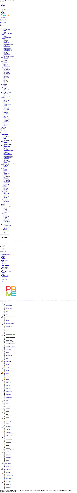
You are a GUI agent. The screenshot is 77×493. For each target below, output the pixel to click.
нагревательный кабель (7, 119)
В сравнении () (2, 130)
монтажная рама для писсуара (8, 49)
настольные (5, 59)
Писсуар (3, 97)
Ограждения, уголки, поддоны (6, 92)
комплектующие (6, 86)
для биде (5, 55)
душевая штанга (6, 71)
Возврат (3, 6)
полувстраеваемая (6, 210)
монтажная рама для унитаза (8, 44)
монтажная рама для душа (8, 50)
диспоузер (5, 194)
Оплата (3, 4)
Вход (1, 22)
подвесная (5, 209)
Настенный (5, 198)
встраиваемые (6, 58)
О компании (4, 9)
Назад (1, 301)
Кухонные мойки (4, 84)
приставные (6, 40)
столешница (6, 103)
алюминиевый (6, 112)
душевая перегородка (7, 96)
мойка (5, 85)
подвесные (5, 39)
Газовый (5, 88)
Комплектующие (6, 91)
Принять (2, 492)
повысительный (6, 109)
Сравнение (3, 13)
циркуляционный (8, 461)
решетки (5, 125)
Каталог (3, 12)
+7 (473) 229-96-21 (3, 127)
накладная (5, 101)
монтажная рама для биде (8, 154)
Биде (3, 61)
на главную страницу (17, 240)
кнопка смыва (6, 45)
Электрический (6, 89)
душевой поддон (6, 94)
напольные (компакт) (7, 146)
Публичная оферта (5, 10)
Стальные (5, 35)
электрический (6, 64)
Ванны (3, 34)
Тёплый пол (4, 117)
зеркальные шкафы (7, 29)
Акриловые (5, 142)
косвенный (5, 174)
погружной (5, 217)
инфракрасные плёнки (7, 225)
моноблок (5, 41)
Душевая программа (5, 67)
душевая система (6, 68)
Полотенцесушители (5, 276)
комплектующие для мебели (8, 33)
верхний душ (6, 178)
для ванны (5, 52)
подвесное (5, 170)
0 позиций (2, 129)
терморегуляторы (6, 121)
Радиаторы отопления (5, 111)
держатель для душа (7, 76)
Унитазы (3, 38)
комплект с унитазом (7, 46)
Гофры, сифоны (4, 186)
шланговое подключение (7, 75)
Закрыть (4, 301)
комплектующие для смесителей (9, 56)
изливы (5, 78)
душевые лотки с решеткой (8, 123)
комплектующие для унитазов (8, 150)
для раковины (6, 53)
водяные (5, 115)
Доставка (3, 3)
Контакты (3, 5)
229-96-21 (3, 17)
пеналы (5, 30)
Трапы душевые (4, 229)
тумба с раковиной (7, 27)
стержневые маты (6, 120)
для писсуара (6, 81)
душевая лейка (6, 70)
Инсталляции (4, 43)
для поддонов (6, 82)
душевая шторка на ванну (8, 95)
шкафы (5, 31)
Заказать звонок (8, 17)
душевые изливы (6, 77)
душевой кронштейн (7, 74)
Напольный (5, 90)
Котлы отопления (4, 87)
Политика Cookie (13, 491)
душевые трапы (6, 124)
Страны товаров (4, 279)
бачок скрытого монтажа (7, 48)
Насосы (3, 213)
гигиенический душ (7, 72)
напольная (5, 105)
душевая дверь (6, 93)
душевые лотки (8, 484)
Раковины (3, 98)
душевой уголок (6, 202)
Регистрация (4, 22)
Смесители (3, 51)
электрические (6, 116)
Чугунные (5, 36)
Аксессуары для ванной (5, 57)
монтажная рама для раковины (8, 47)
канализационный (6, 107)
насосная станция (6, 108)
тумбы (5, 138)
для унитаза (5, 83)
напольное (5, 62)
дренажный (5, 214)
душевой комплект (7, 69)
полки (5, 32)
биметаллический (6, 113)
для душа (5, 162)
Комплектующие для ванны (8, 37)
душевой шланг (6, 182)
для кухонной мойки (7, 54)
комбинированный (7, 66)
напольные (5, 166)
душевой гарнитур (7, 73)
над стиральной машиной (8, 104)
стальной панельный (7, 221)
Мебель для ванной (5, 134)
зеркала (5, 28)
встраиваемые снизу (7, 99)
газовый (5, 65)
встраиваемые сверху (7, 206)
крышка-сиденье (6, 42)
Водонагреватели (4, 63)
